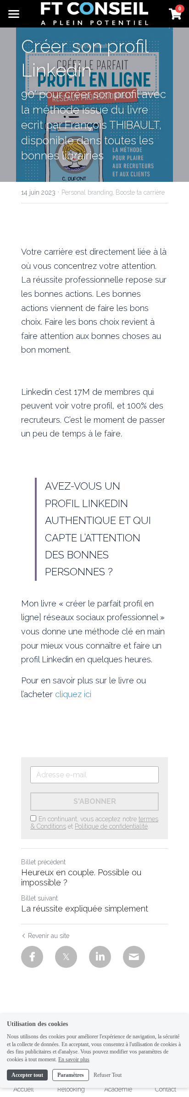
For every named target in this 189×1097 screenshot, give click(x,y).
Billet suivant (39, 898)
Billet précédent (43, 862)
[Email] (134, 957)
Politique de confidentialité (111, 826)
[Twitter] (66, 957)
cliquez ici (73, 694)
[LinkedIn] (100, 957)
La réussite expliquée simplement (84, 908)
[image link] (94, 13)
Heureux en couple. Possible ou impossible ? (81, 878)
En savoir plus (73, 1059)
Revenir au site (48, 935)
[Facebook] (32, 957)
